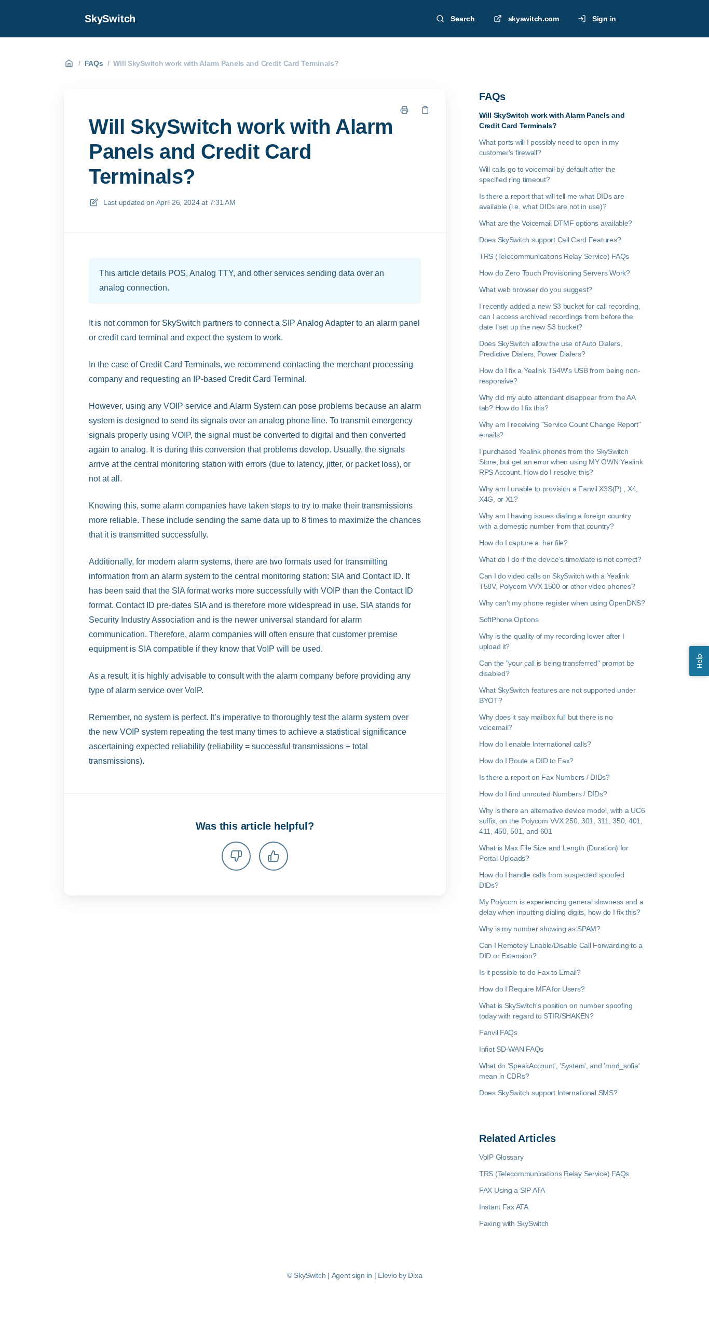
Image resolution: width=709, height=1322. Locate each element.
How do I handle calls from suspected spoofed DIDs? (551, 880)
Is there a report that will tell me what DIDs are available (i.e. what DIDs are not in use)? (551, 201)
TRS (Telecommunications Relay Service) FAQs (554, 256)
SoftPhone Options (508, 619)
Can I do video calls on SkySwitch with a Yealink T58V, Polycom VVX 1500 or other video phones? (557, 581)
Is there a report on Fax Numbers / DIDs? (544, 777)
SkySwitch (110, 18)
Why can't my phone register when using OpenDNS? (562, 603)
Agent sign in (352, 1275)
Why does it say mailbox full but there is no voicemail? (546, 722)
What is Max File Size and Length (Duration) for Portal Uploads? (554, 853)
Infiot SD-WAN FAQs (511, 1049)
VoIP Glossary (501, 1157)
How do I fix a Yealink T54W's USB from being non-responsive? (559, 375)
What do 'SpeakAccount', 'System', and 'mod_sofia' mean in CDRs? (559, 1071)
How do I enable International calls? (535, 744)
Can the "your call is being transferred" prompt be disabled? (556, 668)
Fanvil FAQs (498, 1032)
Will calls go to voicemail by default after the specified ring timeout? (547, 174)
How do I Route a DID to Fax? (526, 760)
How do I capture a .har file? (523, 543)
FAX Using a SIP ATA (512, 1190)
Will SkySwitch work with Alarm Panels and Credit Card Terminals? (225, 63)
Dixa (415, 1275)
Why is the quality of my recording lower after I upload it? (551, 641)
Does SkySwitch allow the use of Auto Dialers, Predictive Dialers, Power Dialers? (550, 348)
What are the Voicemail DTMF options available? (555, 223)
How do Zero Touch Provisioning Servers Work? (554, 273)
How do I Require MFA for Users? (531, 989)
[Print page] (404, 110)
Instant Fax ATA (503, 1207)
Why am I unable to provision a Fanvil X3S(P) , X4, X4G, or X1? (558, 494)
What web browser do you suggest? (535, 289)
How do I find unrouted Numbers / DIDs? (543, 794)
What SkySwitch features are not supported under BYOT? (557, 695)
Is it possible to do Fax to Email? (529, 972)
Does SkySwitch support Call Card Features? (550, 240)
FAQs (94, 63)
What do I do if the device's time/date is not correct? (560, 559)
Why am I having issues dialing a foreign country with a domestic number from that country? (555, 521)
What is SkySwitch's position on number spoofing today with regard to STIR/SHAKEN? (556, 1010)
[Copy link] (425, 110)
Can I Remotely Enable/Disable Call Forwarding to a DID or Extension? (561, 950)
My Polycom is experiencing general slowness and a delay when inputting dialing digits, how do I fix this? (561, 907)
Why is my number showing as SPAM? (540, 929)
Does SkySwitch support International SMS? (548, 1093)
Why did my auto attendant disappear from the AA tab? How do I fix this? (557, 402)
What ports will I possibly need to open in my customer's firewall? (548, 147)
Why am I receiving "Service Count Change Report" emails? (560, 429)
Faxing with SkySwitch (514, 1223)
